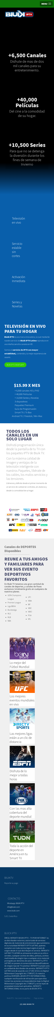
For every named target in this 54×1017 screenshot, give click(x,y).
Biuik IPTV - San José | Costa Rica (18, 998)
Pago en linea (38, 998)
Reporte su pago (11, 883)
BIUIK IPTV (15, 903)
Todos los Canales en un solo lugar (22, 435)
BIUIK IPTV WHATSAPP (15, 365)
